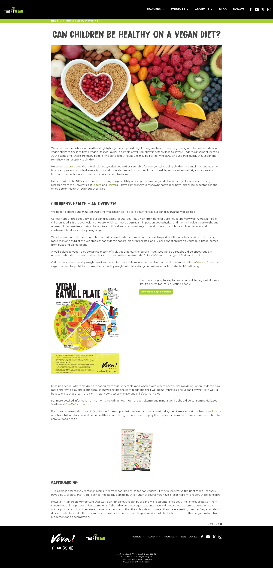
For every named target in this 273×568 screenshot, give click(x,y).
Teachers (153, 9)
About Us (202, 9)
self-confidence (195, 262)
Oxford (97, 184)
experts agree (73, 166)
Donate (238, 9)
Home (54, 21)
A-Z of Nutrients (78, 404)
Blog (223, 9)
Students (177, 9)
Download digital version (156, 291)
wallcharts (214, 411)
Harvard (113, 184)
